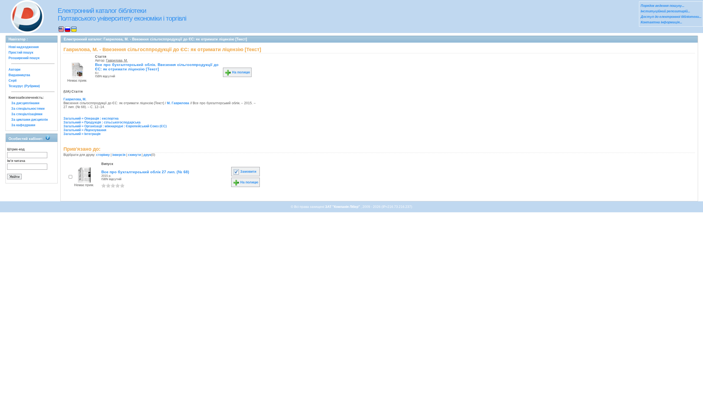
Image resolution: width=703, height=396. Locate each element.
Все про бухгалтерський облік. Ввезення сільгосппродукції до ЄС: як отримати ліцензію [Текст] (157, 66)
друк (147, 155)
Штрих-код (16, 149)
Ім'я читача (16, 161)
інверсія (118, 155)
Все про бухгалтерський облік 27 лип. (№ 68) (145, 172)
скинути (134, 155)
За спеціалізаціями (26, 114)
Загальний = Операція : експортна (91, 118)
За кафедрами (23, 125)
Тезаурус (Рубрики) (24, 86)
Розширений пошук (24, 58)
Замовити (247, 172)
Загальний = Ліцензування (84, 130)
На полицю (240, 72)
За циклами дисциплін (29, 120)
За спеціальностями (27, 109)
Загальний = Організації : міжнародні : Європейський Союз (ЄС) (115, 126)
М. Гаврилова (178, 103)
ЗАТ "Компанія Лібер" (343, 207)
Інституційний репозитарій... (665, 11)
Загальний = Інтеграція (82, 134)
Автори (14, 70)
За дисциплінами (25, 103)
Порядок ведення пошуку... (662, 6)
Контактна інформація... (661, 22)
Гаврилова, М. (117, 60)
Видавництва (19, 75)
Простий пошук (21, 52)
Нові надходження (24, 47)
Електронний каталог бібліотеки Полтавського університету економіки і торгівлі (122, 14)
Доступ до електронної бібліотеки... (671, 17)
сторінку (103, 155)
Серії (12, 80)
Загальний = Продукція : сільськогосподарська (102, 122)
